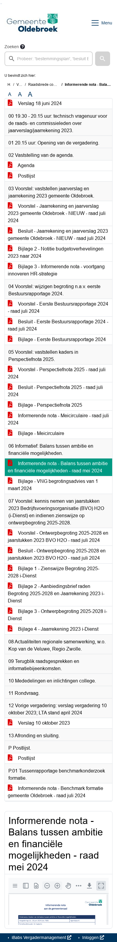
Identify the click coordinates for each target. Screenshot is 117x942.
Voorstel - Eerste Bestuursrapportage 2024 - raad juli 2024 (58, 307)
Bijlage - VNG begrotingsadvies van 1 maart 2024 (53, 485)
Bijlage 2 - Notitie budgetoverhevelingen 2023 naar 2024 (56, 252)
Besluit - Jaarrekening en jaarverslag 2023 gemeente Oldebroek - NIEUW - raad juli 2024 (58, 235)
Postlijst (26, 176)
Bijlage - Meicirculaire (40, 433)
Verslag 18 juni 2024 (39, 103)
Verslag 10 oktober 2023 (43, 723)
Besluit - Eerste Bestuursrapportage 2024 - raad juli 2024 (58, 325)
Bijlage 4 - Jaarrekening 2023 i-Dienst (57, 629)
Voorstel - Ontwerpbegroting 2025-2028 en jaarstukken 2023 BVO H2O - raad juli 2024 (58, 536)
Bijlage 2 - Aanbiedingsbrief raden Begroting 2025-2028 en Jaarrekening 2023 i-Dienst (56, 593)
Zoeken (11, 46)
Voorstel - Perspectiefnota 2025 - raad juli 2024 (57, 373)
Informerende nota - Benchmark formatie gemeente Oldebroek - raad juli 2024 (55, 792)
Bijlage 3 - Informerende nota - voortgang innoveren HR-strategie (56, 270)
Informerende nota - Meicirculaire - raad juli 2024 (58, 419)
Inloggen (90, 937)
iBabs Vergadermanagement (38, 937)
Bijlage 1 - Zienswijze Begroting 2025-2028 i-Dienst (53, 572)
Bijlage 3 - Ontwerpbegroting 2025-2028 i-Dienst (57, 615)
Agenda (25, 165)
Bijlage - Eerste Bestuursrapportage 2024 (61, 339)
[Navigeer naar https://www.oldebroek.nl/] (32, 23)
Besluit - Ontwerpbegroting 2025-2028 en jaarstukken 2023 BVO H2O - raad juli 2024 (57, 554)
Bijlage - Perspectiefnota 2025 (49, 405)
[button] (102, 58)
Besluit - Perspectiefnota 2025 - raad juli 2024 (55, 391)
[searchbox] (48, 58)
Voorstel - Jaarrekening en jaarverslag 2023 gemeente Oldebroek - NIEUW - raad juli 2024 (57, 213)
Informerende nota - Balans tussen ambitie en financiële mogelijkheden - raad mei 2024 (58, 467)
